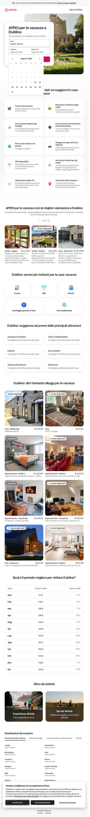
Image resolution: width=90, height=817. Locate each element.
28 (31, 87)
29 (35, 87)
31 (12, 92)
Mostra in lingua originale (66, 3)
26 (21, 87)
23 (40, 82)
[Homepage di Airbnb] (11, 9)
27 (26, 87)
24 (12, 87)
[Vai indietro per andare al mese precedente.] (12, 58)
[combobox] (29, 43)
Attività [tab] (79, 738)
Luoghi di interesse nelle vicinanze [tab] (59, 738)
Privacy (40, 813)
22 (35, 82)
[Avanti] (48, 220)
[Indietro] (40, 220)
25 (17, 87)
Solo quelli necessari (42, 803)
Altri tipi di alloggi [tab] (36, 738)
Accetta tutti (17, 803)
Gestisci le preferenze (67, 803)
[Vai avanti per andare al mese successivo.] (39, 58)
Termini (48, 813)
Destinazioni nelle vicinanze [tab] (15, 738)
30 (40, 87)
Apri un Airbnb (76, 9)
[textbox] (18, 52)
